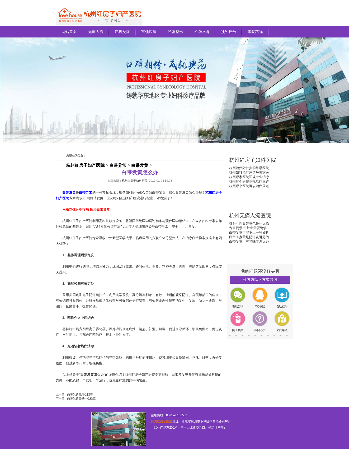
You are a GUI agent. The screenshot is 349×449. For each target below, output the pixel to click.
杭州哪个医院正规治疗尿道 (249, 181)
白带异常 (118, 165)
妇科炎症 (122, 32)
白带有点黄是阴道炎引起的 (249, 237)
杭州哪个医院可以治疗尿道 (249, 186)
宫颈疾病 (148, 32)
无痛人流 (95, 32)
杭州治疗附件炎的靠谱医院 (249, 168)
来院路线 (255, 32)
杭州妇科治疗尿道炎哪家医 (249, 172)
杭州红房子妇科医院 (134, 180)
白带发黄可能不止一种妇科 (249, 232)
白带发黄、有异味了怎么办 (249, 241)
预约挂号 (228, 32)
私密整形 (175, 32)
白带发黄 (139, 165)
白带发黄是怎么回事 (80, 394)
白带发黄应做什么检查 (81, 398)
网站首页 (69, 32)
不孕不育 (202, 32)
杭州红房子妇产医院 (85, 165)
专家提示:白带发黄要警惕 (248, 228)
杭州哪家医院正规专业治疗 (249, 177)
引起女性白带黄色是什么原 (249, 223)
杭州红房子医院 (161, 421)
